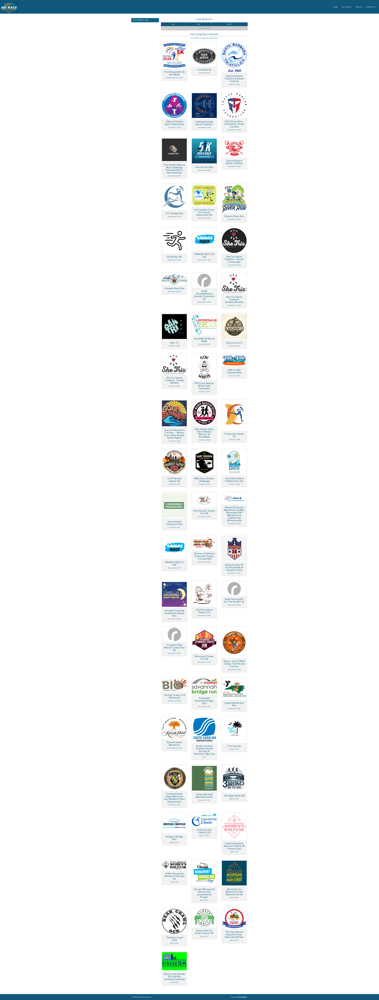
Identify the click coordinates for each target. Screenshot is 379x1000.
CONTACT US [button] (370, 7)
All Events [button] (346, 7)
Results (359, 7)
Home (336, 7)
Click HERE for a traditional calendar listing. (204, 38)
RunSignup (243, 997)
